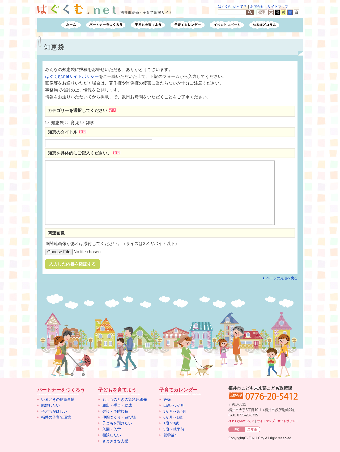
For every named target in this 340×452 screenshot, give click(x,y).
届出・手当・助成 (117, 405)
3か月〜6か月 (174, 411)
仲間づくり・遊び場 (119, 417)
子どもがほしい (54, 411)
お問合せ (257, 7)
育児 (75, 122)
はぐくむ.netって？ (241, 421)
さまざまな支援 (115, 441)
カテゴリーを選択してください (77, 110)
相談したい (111, 435)
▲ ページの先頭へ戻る (280, 278)
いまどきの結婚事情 (58, 399)
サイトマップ (277, 7)
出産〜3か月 (173, 405)
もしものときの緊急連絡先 (124, 399)
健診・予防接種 (115, 411)
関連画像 (56, 233)
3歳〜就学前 (173, 429)
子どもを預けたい (117, 423)
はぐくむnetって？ (232, 7)
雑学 (90, 122)
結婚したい (50, 405)
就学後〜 (170, 435)
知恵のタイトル (63, 132)
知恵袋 (57, 122)
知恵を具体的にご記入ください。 (80, 153)
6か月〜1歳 (172, 417)
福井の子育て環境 (56, 417)
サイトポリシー (288, 421)
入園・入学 (111, 429)
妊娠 (167, 399)
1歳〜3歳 (171, 423)
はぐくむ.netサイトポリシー (72, 76)
